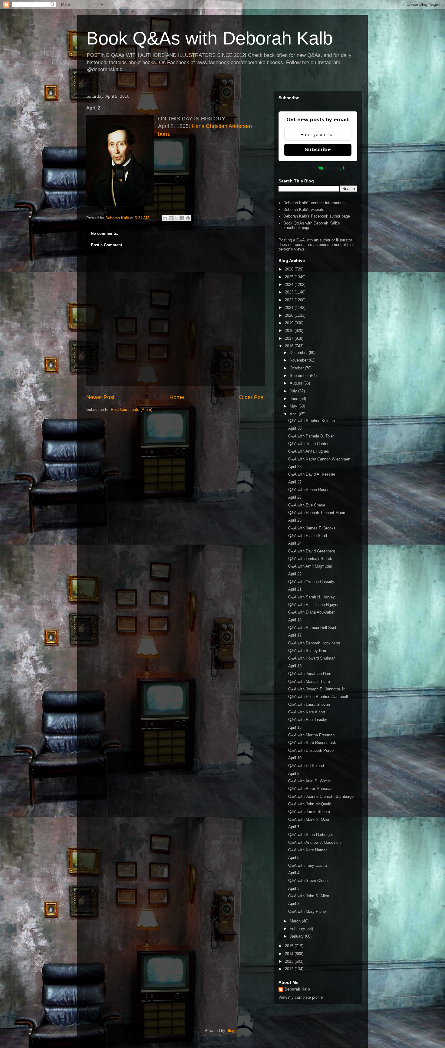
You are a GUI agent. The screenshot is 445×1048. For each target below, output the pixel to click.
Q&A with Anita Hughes (308, 451)
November (299, 360)
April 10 (295, 758)
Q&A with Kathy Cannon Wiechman (319, 459)
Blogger (232, 1030)
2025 (290, 277)
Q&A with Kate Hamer (307, 850)
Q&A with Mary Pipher (307, 911)
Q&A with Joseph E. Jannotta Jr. (316, 689)
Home (177, 397)
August (296, 383)
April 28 (295, 466)
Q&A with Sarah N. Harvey (311, 597)
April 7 (293, 827)
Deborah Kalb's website (303, 209)
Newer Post (100, 397)
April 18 (295, 620)
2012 (290, 969)
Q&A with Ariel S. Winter (309, 781)
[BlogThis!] (171, 218)
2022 (290, 300)
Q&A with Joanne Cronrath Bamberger (321, 796)
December (299, 352)
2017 (290, 338)
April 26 (295, 497)
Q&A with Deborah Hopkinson (314, 643)
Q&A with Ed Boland (306, 765)
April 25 (295, 520)
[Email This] (165, 218)
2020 (290, 315)
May (294, 406)
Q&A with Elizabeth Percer (311, 750)
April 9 (293, 773)
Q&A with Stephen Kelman (311, 420)
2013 (290, 961)
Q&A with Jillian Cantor (308, 443)
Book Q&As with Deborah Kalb (209, 38)
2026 (290, 269)
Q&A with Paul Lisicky (307, 719)
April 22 (295, 574)
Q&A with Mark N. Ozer (308, 819)
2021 (290, 307)
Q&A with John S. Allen (308, 896)
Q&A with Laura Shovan (309, 704)
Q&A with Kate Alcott (306, 712)
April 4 (293, 873)
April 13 (295, 727)
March (296, 921)
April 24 (295, 543)
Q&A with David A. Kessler (311, 474)
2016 (290, 346)
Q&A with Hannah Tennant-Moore (317, 512)
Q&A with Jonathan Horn (309, 673)
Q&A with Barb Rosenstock (312, 742)
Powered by (303, 167)
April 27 (295, 482)
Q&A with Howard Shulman (311, 658)
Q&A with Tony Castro (307, 865)
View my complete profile (301, 997)
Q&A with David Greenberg (311, 551)
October (297, 368)
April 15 (295, 666)
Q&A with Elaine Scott (307, 535)
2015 (290, 946)
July (294, 391)
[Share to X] (176, 218)
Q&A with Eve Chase (306, 505)
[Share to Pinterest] (188, 218)
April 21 (295, 589)
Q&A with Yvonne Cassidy (311, 581)
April (294, 414)
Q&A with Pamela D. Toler (311, 436)
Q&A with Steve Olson (308, 880)
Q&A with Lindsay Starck (310, 558)
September (300, 375)
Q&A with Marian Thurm (309, 681)
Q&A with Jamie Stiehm (309, 811)
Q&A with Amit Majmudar (310, 566)
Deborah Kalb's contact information (313, 203)
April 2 (293, 903)
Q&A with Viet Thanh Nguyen (313, 604)
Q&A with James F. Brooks (312, 528)
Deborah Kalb (297, 989)
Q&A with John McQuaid (309, 804)
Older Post (252, 397)
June (294, 398)
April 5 (293, 857)
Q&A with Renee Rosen (308, 489)
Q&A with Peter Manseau (310, 788)
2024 (290, 284)
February (298, 928)
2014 (290, 953)
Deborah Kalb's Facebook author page (316, 216)
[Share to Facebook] (182, 218)
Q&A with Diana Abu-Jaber (311, 612)
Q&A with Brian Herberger (310, 834)
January (297, 936)
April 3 (293, 888)
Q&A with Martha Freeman (311, 735)
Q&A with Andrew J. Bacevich (314, 842)
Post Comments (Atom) (131, 409)
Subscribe (318, 149)
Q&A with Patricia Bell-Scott (313, 627)
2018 (290, 330)
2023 (290, 292)
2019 (290, 323)
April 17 (295, 635)
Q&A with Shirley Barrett (309, 650)
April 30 (295, 428)
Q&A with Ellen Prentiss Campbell (318, 696)
